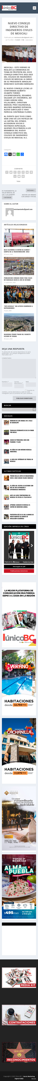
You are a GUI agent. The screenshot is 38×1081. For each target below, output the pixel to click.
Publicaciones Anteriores (19, 571)
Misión (34, 1079)
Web (27, 382)
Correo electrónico (18, 382)
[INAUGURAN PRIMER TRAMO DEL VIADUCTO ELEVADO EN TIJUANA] (19, 322)
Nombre (5, 382)
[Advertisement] (19, 940)
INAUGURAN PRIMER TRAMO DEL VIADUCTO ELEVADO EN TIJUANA (17, 335)
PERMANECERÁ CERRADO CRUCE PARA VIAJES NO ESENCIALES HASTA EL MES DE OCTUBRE (18, 279)
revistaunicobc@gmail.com (23, 37)
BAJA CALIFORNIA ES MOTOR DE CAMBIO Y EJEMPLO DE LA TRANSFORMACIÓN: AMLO (17, 251)
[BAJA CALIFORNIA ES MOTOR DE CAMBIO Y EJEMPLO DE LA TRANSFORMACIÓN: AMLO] (19, 238)
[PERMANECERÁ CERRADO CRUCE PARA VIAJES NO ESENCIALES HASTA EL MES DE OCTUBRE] (19, 266)
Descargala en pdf (19, 567)
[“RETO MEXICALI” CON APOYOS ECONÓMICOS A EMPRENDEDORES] (19, 294)
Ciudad (17, 40)
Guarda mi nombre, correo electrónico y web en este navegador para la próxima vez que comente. (18, 391)
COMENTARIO (6, 358)
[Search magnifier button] (34, 409)
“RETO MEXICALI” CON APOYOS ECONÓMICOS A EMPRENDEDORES (18, 307)
